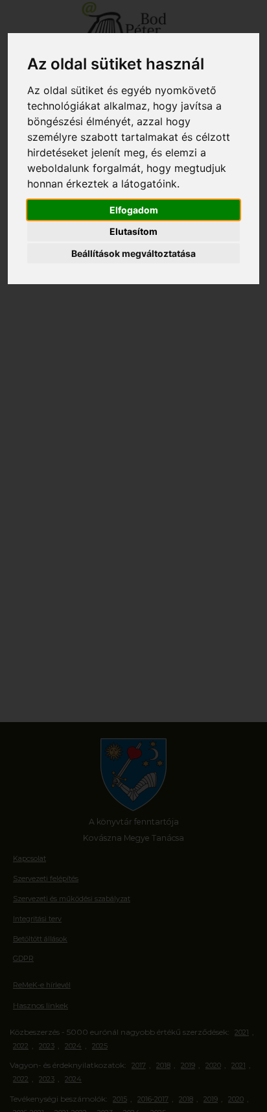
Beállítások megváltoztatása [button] (133, 253)
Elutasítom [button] (133, 231)
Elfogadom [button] (134, 209)
